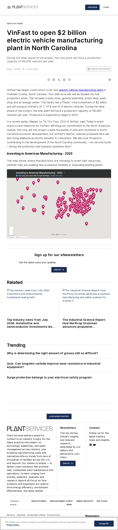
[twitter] (59, 79)
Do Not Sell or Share (36, 515)
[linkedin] (53, 79)
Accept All (104, 524)
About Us (11, 515)
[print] (109, 79)
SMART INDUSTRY (84, 501)
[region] (59, 523)
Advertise (21, 515)
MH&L (69, 504)
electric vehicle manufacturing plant (81, 90)
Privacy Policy (53, 515)
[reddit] (64, 79)
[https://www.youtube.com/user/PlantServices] (94, 444)
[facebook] (48, 79)
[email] (69, 79)
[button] (9, 7)
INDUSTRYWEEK (39, 501)
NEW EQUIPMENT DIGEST (61, 501)
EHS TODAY (102, 501)
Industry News (15, 23)
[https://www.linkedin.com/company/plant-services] (90, 444)
